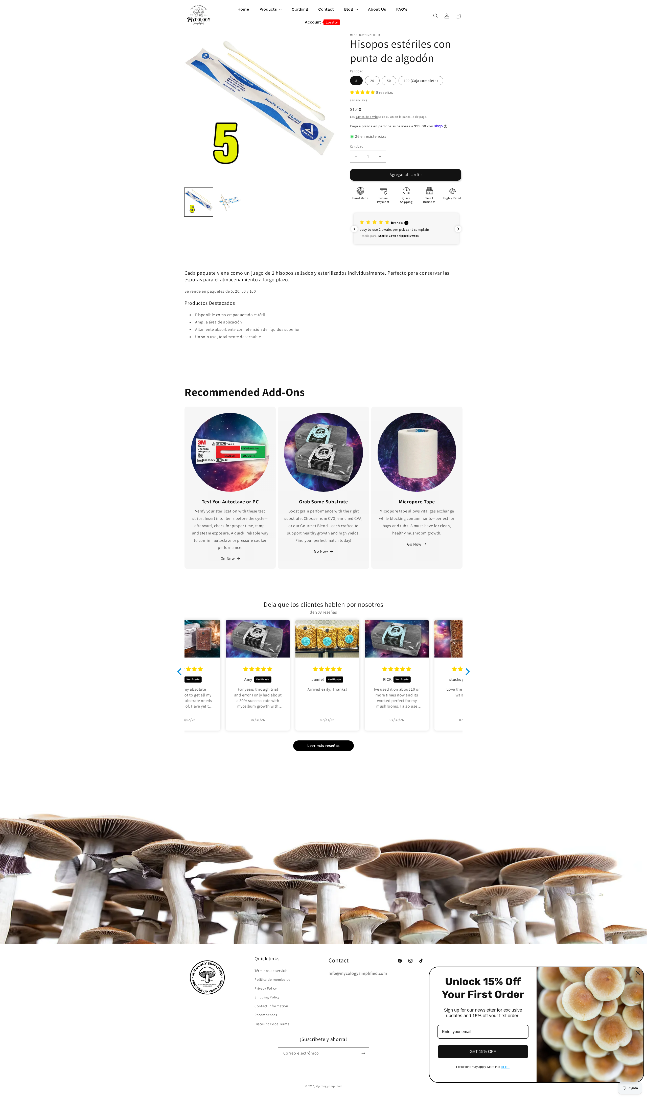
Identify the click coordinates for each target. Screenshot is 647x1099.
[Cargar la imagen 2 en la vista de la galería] (230, 202)
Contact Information (271, 1006)
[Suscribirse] (363, 1053)
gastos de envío (367, 117)
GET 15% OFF (483, 1051)
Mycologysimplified (329, 1086)
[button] (435, 15)
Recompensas (266, 1015)
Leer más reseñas (323, 745)
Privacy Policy (265, 988)
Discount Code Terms (272, 1024)
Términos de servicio (271, 970)
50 (389, 80)
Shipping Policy (267, 997)
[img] (219, 669)
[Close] (638, 973)
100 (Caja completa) (421, 80)
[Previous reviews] (354, 229)
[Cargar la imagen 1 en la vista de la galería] (198, 202)
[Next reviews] (458, 229)
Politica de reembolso (273, 979)
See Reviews (358, 100)
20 (372, 80)
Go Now (228, 558)
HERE (505, 1067)
